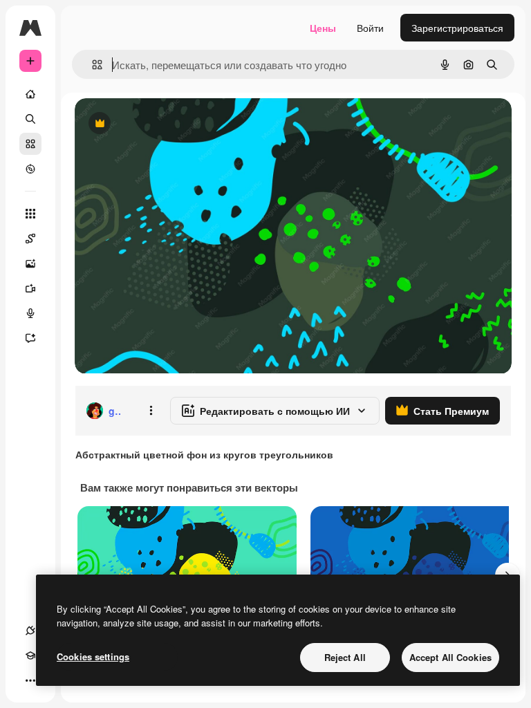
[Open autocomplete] (92, 64)
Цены (323, 28)
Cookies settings (93, 656)
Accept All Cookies (450, 657)
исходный (167, 124)
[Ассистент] (30, 338)
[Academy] (30, 655)
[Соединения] (30, 631)
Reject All (345, 657)
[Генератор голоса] (30, 313)
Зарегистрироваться (457, 28)
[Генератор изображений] (30, 263)
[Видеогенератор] (30, 288)
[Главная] (30, 94)
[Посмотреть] (30, 169)
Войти (370, 28)
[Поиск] (30, 119)
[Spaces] (30, 238)
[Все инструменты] (30, 214)
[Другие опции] (151, 411)
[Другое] (30, 680)
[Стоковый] (30, 144)
